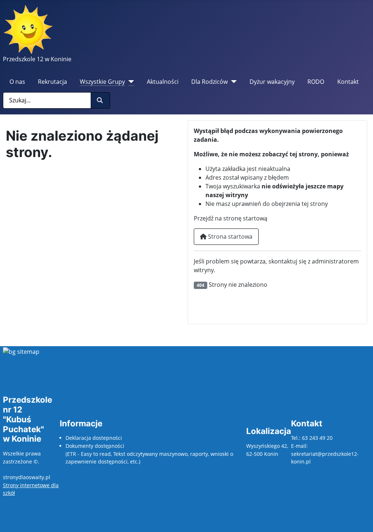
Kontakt (348, 82)
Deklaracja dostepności (94, 437)
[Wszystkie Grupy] (129, 81)
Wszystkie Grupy (102, 82)
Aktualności (162, 82)
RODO (315, 82)
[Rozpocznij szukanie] (100, 100)
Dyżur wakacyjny (272, 82)
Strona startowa (229, 236)
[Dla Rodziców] (232, 81)
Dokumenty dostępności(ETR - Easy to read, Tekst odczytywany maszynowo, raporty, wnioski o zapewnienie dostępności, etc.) (149, 453)
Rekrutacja (52, 82)
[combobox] (47, 100)
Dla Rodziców (209, 82)
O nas (17, 82)
